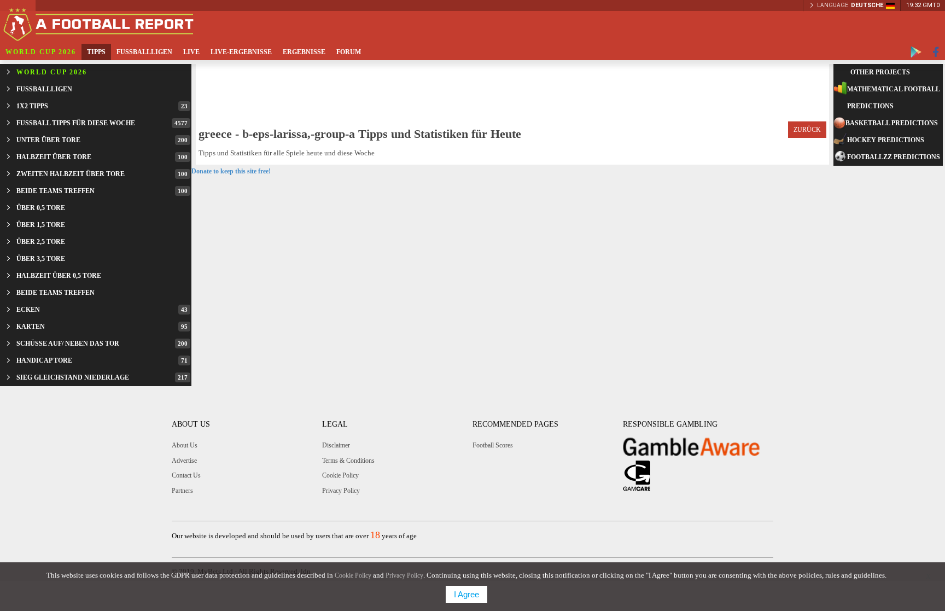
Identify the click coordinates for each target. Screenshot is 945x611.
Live (191, 52)
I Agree (466, 594)
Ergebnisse (304, 52)
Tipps (96, 52)
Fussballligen (144, 52)
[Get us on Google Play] (916, 52)
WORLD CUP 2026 (40, 52)
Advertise (184, 460)
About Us (184, 445)
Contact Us (186, 475)
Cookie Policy (340, 475)
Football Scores (492, 445)
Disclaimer (336, 445)
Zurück (807, 129)
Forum (348, 52)
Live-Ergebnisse (241, 52)
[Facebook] (936, 52)
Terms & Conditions (348, 460)
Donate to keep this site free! (231, 171)
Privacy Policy (341, 490)
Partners (182, 490)
